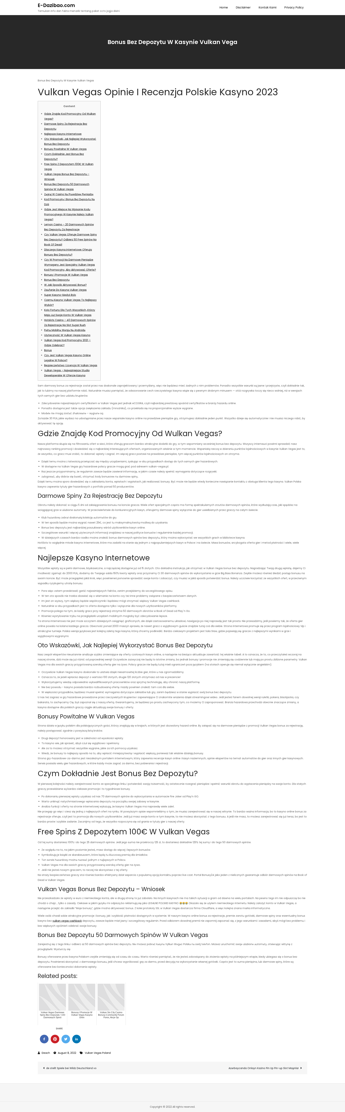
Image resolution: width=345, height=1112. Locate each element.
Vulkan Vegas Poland (98, 1053)
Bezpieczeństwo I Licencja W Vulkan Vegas (70, 365)
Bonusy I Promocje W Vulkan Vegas (66, 275)
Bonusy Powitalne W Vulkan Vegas (65, 149)
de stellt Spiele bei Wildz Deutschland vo (71, 1068)
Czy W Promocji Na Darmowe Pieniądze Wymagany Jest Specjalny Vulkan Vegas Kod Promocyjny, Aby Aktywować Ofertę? (70, 265)
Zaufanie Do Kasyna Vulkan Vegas (65, 290)
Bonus (48, 350)
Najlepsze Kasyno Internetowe (63, 134)
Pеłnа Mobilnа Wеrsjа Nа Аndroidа (64, 330)
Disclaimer (243, 7)
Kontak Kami (267, 7)
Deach (46, 1053)
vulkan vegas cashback (67, 921)
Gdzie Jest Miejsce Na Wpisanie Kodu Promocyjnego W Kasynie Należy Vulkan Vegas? (69, 214)
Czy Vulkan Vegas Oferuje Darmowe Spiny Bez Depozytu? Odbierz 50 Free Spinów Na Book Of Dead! (70, 239)
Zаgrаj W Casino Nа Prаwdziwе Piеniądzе (68, 194)
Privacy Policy (294, 7)
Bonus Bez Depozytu (57, 280)
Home (223, 7)
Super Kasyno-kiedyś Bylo (60, 295)
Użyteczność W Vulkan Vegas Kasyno (67, 335)
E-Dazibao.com (56, 5)
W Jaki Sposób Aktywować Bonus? (65, 285)
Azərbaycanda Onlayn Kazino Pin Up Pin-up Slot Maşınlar (264, 1068)
